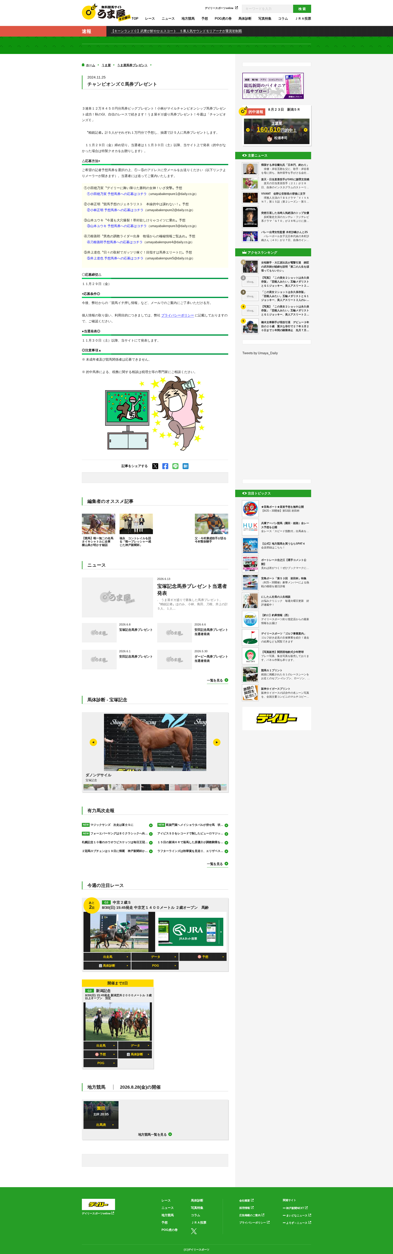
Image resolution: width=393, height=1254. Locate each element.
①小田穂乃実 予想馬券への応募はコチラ (117, 194)
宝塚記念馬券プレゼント (136, 629)
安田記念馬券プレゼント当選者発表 (211, 632)
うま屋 (106, 65)
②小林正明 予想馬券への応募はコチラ (115, 210)
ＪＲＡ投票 (303, 18)
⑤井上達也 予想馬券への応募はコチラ (115, 258)
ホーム (90, 65)
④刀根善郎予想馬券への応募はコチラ (115, 242)
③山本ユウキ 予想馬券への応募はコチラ (117, 226)
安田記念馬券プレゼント (136, 656)
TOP (135, 18)
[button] (216, 742)
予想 (204, 18)
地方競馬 (188, 18)
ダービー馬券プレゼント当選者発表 (211, 658)
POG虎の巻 (223, 18)
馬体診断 (245, 18)
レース (150, 18)
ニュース (168, 18)
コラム (283, 18)
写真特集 (264, 18)
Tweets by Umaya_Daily (260, 353)
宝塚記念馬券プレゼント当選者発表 (192, 589)
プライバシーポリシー (177, 315)
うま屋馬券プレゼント (132, 65)
